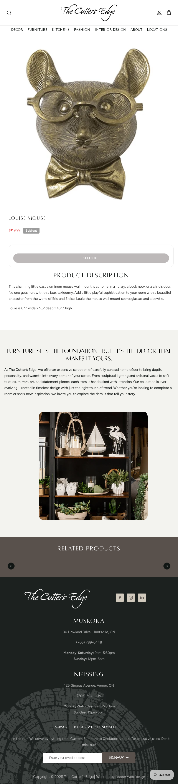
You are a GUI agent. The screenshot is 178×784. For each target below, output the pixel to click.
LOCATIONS (157, 30)
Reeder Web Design (130, 777)
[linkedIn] (142, 598)
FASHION (82, 30)
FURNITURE (37, 30)
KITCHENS (60, 30)
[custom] (120, 598)
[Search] (9, 12)
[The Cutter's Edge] (89, 12)
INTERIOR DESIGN (110, 30)
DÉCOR (17, 30)
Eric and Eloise (63, 299)
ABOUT (136, 30)
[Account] (158, 12)
